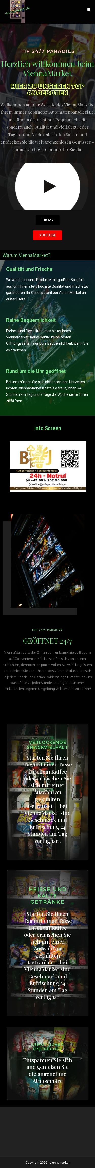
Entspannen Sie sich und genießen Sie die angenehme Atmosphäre (47, 1070)
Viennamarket (59, 1162)
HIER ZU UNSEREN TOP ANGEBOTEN (47, 89)
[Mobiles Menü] (88, 9)
